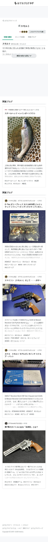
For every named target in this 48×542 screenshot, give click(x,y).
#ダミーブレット (11, 265)
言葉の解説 (8, 37)
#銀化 (24, 183)
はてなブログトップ (37, 528)
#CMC (17, 414)
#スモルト (17, 183)
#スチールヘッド (11, 181)
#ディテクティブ (29, 265)
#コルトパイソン (24, 485)
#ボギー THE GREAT (12, 338)
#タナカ (23, 338)
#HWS (7, 341)
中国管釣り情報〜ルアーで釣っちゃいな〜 (21, 110)
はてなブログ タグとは (9, 528)
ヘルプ (20, 528)
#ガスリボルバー (11, 485)
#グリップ (24, 414)
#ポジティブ (9, 267)
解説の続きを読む (23, 56)
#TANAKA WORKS (18, 411)
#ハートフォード (34, 338)
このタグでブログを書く (37, 32)
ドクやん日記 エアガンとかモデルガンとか (22, 200)
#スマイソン (17, 262)
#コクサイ (8, 482)
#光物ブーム (17, 482)
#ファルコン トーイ (18, 341)
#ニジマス (8, 183)
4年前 (25, 423)
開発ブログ (26, 528)
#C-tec (33, 262)
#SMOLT (8, 262)
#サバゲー (35, 485)
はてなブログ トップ (10, 20)
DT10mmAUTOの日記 (15, 423)
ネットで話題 (20, 37)
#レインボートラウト (25, 181)
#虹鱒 (36, 181)
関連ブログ (32, 37)
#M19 (20, 265)
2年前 (37, 110)
